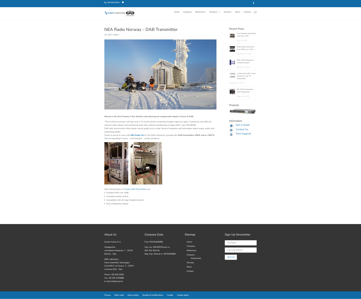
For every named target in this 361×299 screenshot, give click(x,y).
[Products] (243, 113)
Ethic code (119, 295)
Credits (170, 295)
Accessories (196, 258)
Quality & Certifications (152, 295)
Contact (247, 12)
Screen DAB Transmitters (135, 189)
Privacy (107, 295)
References (200, 12)
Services (227, 12)
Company (187, 12)
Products (213, 12)
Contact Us (242, 129)
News (237, 12)
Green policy (133, 295)
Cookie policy (183, 295)
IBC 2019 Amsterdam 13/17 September (245, 90)
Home (177, 12)
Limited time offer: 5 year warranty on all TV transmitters (246, 76)
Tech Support (243, 133)
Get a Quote (243, 125)
